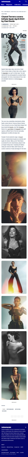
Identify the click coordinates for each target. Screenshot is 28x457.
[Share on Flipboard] (7, 30)
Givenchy (11, 127)
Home (2, 11)
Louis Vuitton (10, 129)
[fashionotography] (5, 1)
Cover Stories (4, 13)
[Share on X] (4, 30)
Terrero (20, 137)
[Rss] (26, 427)
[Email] (9, 30)
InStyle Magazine (7, 11)
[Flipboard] (23, 427)
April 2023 (5, 73)
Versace (20, 79)
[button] (17, 1)
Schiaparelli (17, 129)
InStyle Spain (17, 409)
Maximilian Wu (5, 24)
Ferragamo (21, 127)
